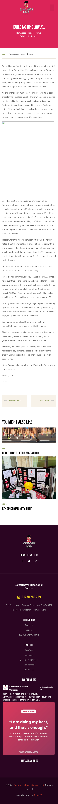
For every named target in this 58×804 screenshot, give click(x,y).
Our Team (29, 654)
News (4, 54)
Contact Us (29, 669)
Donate (29, 629)
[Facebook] (22, 561)
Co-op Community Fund (17, 508)
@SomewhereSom (46, 688)
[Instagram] (36, 561)
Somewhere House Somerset (18, 688)
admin (30, 54)
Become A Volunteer (29, 659)
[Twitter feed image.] (29, 728)
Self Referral (29, 664)
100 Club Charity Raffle (29, 634)
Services (29, 650)
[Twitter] (29, 561)
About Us (29, 625)
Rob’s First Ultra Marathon (20, 453)
